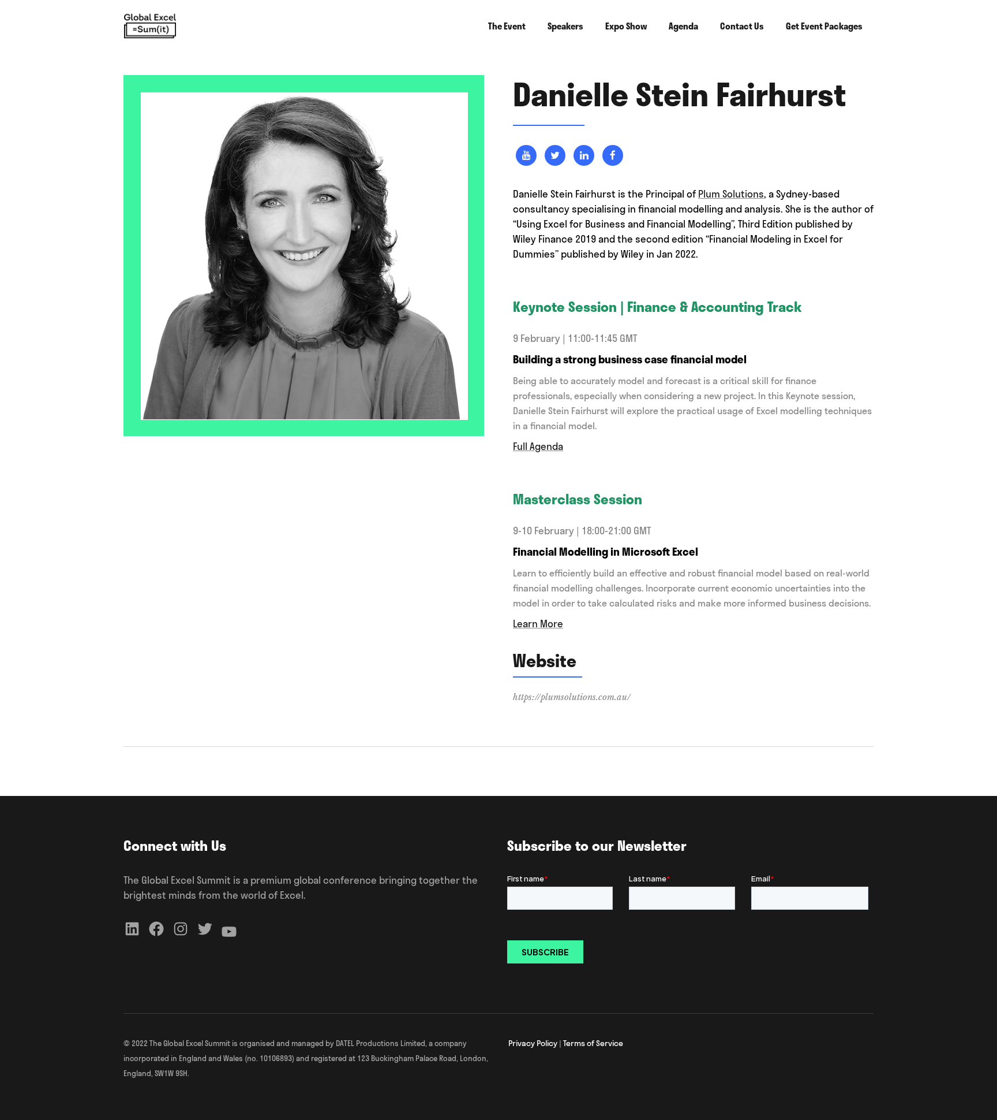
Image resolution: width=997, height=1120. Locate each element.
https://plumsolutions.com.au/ (572, 696)
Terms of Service (593, 1043)
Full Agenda (538, 446)
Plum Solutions (731, 194)
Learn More (538, 623)
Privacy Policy (532, 1043)
